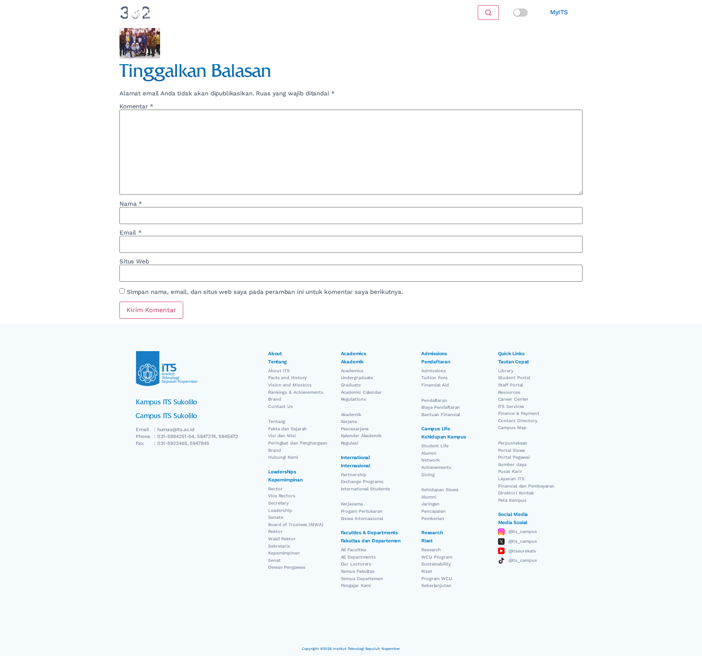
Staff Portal (510, 385)
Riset (426, 571)
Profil (350, 12)
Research (431, 549)
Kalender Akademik (361, 435)
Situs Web (134, 262)
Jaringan (430, 504)
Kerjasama (352, 504)
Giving (427, 474)
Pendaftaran (434, 400)
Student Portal (514, 377)
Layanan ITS (511, 478)
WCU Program (436, 557)
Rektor (275, 531)
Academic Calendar (361, 392)
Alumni (428, 453)
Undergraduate (357, 377)
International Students (365, 489)
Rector (275, 489)
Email (130, 233)
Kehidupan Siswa (439, 489)
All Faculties (354, 549)
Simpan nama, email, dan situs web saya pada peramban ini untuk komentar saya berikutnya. (265, 292)
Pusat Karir (510, 471)
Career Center (513, 399)
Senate (275, 517)
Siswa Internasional (362, 518)
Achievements (436, 467)
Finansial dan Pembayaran (526, 486)
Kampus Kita (318, 12)
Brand (274, 399)
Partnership (353, 474)
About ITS (279, 370)
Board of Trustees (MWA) (295, 524)
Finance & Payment (519, 413)
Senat (274, 560)
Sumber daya (512, 464)
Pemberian (432, 518)
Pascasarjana (355, 429)
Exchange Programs (362, 481)
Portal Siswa (511, 450)
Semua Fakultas (358, 571)
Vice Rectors (281, 495)
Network (430, 460)
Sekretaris (279, 546)
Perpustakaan (513, 443)
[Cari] (488, 12)
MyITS (559, 12)
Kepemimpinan (284, 553)
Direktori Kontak (516, 493)
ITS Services (511, 406)
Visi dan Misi (282, 435)
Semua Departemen (362, 578)
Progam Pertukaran (362, 511)
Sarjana (349, 421)
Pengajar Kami (356, 585)
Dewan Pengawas (287, 567)
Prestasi (258, 12)
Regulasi (349, 443)
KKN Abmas (382, 12)
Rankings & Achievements (295, 392)
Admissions (433, 370)
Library (506, 370)
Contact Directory (517, 420)
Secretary (278, 503)
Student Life (434, 446)
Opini (285, 12)
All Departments (358, 557)
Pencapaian (433, 511)
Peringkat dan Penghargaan (297, 443)
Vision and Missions (290, 385)
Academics (352, 370)
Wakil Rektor (282, 539)
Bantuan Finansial (440, 414)
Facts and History (287, 377)
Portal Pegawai (514, 457)
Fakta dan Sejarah (287, 429)
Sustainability (436, 564)
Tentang (276, 421)
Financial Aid (435, 385)
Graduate (351, 385)
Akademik (351, 414)
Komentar (136, 107)
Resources (509, 392)
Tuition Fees (434, 377)
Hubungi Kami (283, 457)
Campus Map (512, 427)
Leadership (280, 510)
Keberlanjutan (436, 585)
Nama (130, 204)
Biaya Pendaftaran (440, 407)
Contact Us (280, 406)
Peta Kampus (512, 500)
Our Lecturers (356, 564)
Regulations (353, 399)
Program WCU (436, 578)
